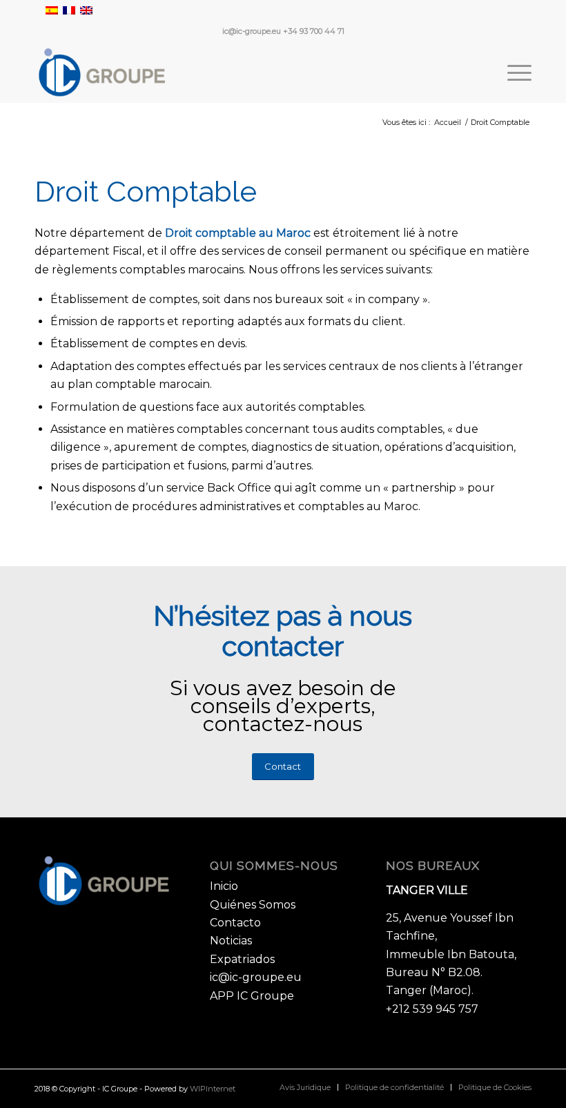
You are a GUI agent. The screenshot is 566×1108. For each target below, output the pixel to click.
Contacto (235, 922)
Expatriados (242, 959)
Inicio (224, 886)
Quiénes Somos (252, 904)
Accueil (447, 122)
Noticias (231, 940)
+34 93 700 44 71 (313, 31)
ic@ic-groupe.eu (251, 31)
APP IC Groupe (252, 995)
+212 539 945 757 (432, 1008)
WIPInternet (212, 1089)
